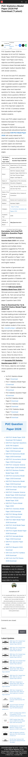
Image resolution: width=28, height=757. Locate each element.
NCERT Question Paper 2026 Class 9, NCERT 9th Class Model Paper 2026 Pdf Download (17, 721)
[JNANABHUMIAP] (2, 2)
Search (3, 628)
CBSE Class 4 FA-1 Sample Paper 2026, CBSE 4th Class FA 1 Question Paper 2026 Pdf (17, 677)
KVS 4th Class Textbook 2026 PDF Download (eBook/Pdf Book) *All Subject (17, 740)
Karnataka (21, 209)
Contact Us (18, 755)
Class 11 (13, 206)
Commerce (15, 209)
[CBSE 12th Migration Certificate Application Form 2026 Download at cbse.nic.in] (5, 734)
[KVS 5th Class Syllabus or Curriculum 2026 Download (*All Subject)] (5, 699)
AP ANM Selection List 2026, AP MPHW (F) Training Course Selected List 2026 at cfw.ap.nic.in (18, 727)
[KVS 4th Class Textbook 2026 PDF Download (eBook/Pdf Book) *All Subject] (5, 740)
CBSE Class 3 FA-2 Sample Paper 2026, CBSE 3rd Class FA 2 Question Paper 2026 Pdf (17, 649)
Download (14, 379)
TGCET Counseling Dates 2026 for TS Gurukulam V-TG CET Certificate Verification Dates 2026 (18, 714)
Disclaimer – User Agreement (17, 753)
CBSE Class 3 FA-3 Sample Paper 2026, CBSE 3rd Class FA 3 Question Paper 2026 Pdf (17, 656)
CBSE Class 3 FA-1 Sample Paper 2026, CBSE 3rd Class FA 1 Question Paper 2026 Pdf (17, 642)
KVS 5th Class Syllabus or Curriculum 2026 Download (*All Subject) (17, 700)
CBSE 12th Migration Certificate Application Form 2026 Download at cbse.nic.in (17, 734)
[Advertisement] (14, 27)
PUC (16, 211)
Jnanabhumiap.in (10, 328)
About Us (9, 755)
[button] (22, 2)
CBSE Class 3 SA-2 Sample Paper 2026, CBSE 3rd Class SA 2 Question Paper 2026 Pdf (17, 662)
